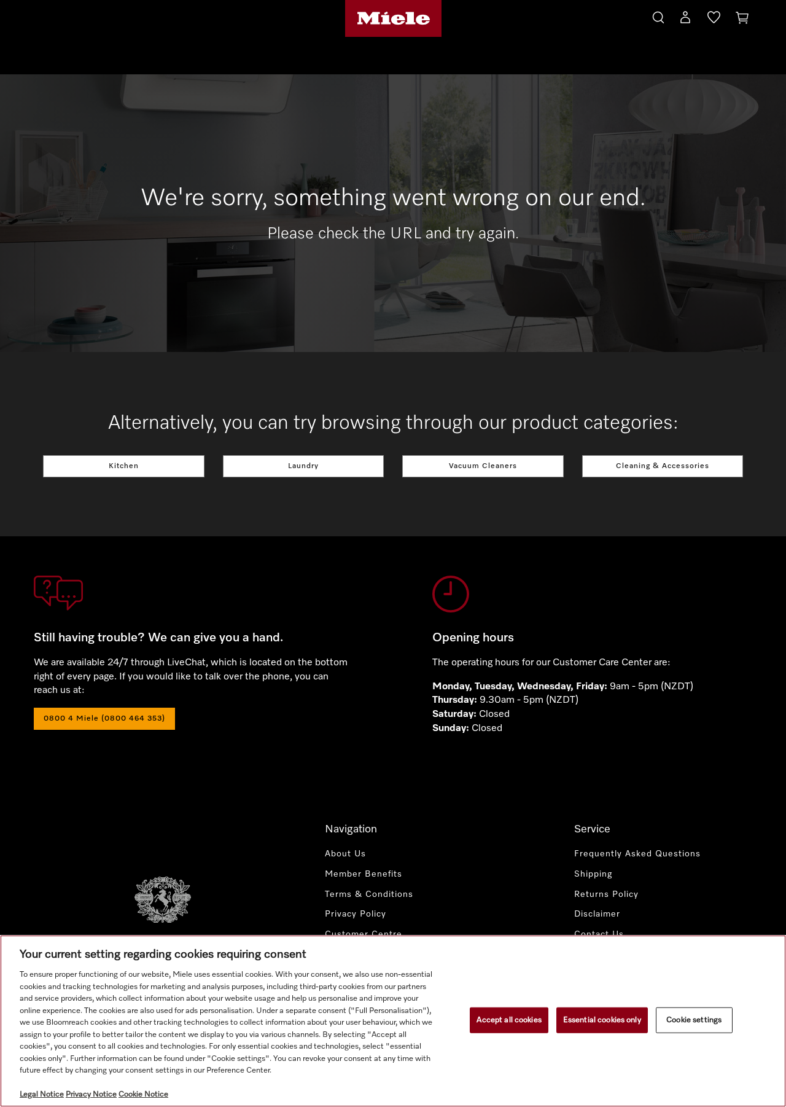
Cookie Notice (143, 1094)
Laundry (303, 466)
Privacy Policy (355, 914)
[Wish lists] (714, 19)
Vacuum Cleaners (483, 466)
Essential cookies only (602, 1020)
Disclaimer (597, 914)
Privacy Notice (91, 1094)
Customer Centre (363, 934)
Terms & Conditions (369, 894)
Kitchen (124, 466)
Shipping (593, 874)
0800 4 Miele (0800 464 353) (104, 718)
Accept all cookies (509, 1020)
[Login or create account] (685, 19)
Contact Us (599, 934)
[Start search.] (658, 15)
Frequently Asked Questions (637, 854)
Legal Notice (42, 1094)
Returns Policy (606, 894)
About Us (345, 854)
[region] (393, 1021)
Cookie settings (694, 1020)
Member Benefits (363, 874)
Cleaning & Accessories (662, 466)
